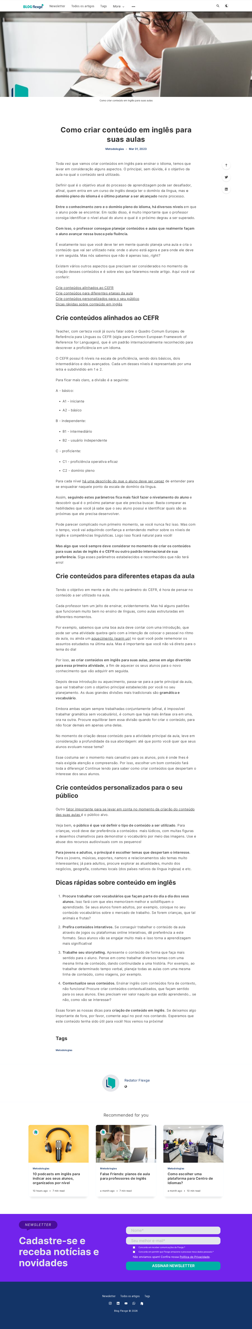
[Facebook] (141, 1303)
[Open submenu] (133, 6)
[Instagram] (110, 1303)
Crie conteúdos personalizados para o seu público (97, 299)
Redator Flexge (137, 1080)
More (117, 6)
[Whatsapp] (134, 1303)
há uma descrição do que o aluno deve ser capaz (123, 481)
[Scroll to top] (226, 165)
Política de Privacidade (194, 1257)
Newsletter (57, 6)
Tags (103, 6)
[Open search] (218, 6)
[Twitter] (226, 177)
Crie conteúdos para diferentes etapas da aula (94, 293)
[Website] (125, 1086)
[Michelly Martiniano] (171, 1132)
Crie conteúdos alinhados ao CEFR (85, 288)
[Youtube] (126, 1303)
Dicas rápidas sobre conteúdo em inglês (89, 304)
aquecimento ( (111, 638)
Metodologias (114, 148)
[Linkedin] (226, 189)
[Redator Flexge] (110, 1083)
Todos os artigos (82, 6)
